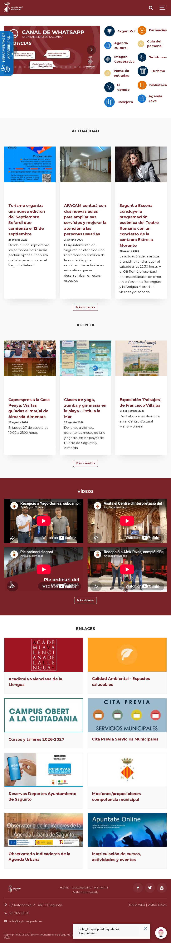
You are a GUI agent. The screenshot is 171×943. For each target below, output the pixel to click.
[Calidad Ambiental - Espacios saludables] (127, 655)
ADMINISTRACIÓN (85, 891)
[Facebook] (138, 888)
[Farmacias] (142, 30)
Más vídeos (85, 600)
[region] (52, 50)
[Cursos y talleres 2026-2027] (43, 715)
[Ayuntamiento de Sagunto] (13, 8)
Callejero (125, 102)
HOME (64, 887)
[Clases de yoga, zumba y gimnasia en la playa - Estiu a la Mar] (85, 358)
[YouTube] (162, 888)
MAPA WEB (137, 904)
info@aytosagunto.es (26, 921)
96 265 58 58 (19, 913)
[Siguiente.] (91, 50)
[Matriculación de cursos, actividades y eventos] (127, 830)
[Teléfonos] (142, 57)
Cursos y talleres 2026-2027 (36, 739)
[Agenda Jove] (142, 98)
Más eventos (85, 463)
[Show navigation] (162, 8)
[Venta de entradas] (107, 73)
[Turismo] (143, 71)
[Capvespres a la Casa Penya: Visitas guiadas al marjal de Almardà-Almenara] (30, 358)
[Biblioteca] (142, 85)
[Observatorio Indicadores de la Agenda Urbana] (43, 830)
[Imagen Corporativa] (107, 59)
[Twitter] (150, 888)
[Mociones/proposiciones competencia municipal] (127, 770)
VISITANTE (101, 887)
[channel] (52, 50)
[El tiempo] (109, 87)
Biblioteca (158, 85)
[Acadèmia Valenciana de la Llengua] (43, 655)
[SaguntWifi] (109, 31)
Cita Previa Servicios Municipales (125, 739)
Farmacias (158, 30)
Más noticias (85, 307)
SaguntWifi (127, 31)
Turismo (158, 71)
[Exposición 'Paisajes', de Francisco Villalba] (141, 358)
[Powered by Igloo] (6, 937)
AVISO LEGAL (157, 904)
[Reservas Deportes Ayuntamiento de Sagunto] (43, 770)
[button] (15, 67)
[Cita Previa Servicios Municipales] (127, 715)
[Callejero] (109, 102)
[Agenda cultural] (108, 45)
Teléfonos (158, 57)
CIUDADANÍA (81, 887)
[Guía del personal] (141, 43)
